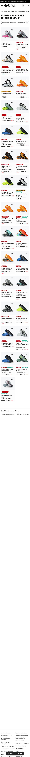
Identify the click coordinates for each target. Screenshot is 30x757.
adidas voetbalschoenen (8, 414)
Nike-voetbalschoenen (23, 414)
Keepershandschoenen (22, 735)
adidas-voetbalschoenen (7, 749)
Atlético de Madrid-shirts (22, 743)
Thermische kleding (21, 746)
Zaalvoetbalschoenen (6, 735)
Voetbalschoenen (5, 11)
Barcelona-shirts (20, 740)
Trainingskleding (20, 748)
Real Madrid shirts (20, 738)
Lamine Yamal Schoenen (7, 746)
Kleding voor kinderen (21, 733)
